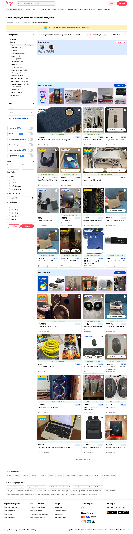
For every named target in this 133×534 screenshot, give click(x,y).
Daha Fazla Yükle (82, 459)
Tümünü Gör (121, 42)
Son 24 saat (14, 180)
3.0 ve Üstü (14, 210)
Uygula (27, 226)
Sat (123, 3)
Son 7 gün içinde (16, 186)
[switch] (30, 128)
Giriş (112, 3)
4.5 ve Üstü (14, 219)
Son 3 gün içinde (16, 183)
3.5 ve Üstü (14, 213)
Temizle (14, 226)
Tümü (12, 177)
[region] (82, 49)
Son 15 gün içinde (16, 189)
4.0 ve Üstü (14, 216)
